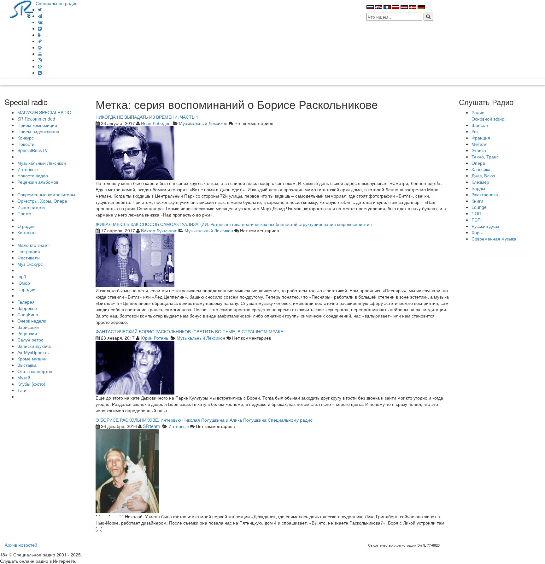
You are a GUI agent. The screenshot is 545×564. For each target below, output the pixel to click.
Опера (478, 163)
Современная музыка (494, 238)
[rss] (40, 72)
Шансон (480, 125)
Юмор (23, 283)
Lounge (479, 207)
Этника (479, 150)
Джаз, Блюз (483, 175)
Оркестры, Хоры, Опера (42, 201)
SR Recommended (36, 119)
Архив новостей (21, 545)
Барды (478, 188)
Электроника (485, 194)
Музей (23, 377)
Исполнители (31, 207)
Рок (475, 131)
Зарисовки (28, 327)
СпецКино (27, 314)
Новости (25, 144)
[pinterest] (40, 66)
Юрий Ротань (154, 338)
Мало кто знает (33, 245)
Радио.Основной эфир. (489, 115)
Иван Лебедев (155, 123)
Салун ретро (30, 339)
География (28, 251)
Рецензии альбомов (37, 182)
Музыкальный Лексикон (41, 163)
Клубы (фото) (31, 384)
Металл (479, 144)
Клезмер (480, 182)
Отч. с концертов (34, 371)
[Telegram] (40, 16)
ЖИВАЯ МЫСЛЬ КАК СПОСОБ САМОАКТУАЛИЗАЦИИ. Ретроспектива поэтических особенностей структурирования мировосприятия (234, 224)
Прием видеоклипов (38, 131)
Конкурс (25, 137)
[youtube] (40, 53)
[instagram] (40, 60)
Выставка (27, 365)
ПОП (476, 213)
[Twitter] (40, 9)
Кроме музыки (32, 358)
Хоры (477, 232)
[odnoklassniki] (39, 35)
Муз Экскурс (30, 264)
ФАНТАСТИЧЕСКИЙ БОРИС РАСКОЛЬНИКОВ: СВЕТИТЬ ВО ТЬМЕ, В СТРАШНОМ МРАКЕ (189, 331)
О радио (26, 226)
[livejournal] (40, 41)
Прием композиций (37, 125)
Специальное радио (57, 3)
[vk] (40, 22)
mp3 (21, 276)
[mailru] (40, 47)
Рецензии (27, 333)
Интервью (27, 169)
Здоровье (27, 308)
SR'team (151, 426)
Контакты (26, 232)
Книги (477, 201)
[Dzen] (40, 28)
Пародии (26, 289)
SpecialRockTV (32, 150)
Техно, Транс (485, 156)
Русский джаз (485, 226)
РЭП (476, 220)
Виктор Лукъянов (158, 230)
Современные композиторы (46, 194)
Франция (481, 137)
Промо (24, 213)
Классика (481, 169)
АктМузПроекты (33, 352)
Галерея (26, 302)
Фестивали (28, 257)
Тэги (21, 390)
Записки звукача (34, 346)
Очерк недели (31, 321)
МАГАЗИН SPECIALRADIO (44, 112)
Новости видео (32, 175)
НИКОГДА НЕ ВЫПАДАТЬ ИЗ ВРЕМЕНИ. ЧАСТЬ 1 (147, 117)
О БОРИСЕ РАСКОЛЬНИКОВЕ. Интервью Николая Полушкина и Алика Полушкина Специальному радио (204, 420)
